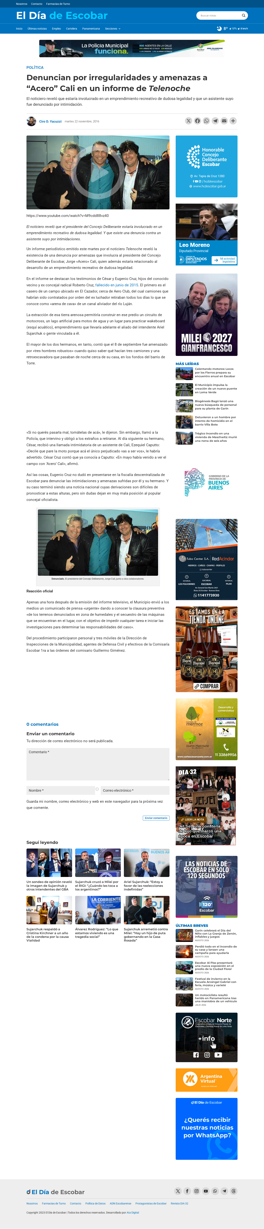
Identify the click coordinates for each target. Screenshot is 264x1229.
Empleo (56, 28)
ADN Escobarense (120, 1203)
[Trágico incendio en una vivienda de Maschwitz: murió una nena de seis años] (184, 438)
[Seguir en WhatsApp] (215, 1191)
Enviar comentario (156, 818)
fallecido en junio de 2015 (116, 285)
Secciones (111, 28)
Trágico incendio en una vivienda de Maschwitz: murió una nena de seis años (216, 437)
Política (34, 67)
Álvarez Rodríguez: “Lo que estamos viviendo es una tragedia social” (96, 932)
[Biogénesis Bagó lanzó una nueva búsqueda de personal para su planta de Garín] (184, 406)
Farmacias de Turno (58, 4)
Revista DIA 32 (179, 1203)
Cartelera (71, 28)
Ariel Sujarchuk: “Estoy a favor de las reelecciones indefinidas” (143, 885)
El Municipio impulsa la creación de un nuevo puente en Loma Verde (216, 388)
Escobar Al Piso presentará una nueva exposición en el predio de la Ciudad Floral (214, 966)
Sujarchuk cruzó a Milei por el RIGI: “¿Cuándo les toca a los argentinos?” (96, 885)
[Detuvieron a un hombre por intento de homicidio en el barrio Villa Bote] (184, 422)
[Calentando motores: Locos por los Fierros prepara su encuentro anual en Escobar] (184, 373)
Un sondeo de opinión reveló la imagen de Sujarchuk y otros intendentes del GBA (49, 885)
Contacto (36, 4)
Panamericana (91, 28)
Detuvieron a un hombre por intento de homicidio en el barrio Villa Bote (215, 421)
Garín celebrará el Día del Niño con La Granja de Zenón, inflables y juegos (216, 933)
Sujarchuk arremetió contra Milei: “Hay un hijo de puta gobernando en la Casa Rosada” (146, 934)
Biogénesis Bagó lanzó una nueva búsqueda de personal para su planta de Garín (216, 405)
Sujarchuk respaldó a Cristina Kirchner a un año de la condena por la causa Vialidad (47, 934)
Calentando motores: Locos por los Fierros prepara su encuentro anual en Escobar (215, 372)
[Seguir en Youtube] (206, 1191)
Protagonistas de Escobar (151, 1203)
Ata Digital (133, 1212)
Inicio (19, 28)
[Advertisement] (97, 398)
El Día (62, 15)
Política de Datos (95, 1203)
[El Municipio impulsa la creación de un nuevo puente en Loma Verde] (184, 389)
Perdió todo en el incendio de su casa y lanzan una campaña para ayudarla (216, 949)
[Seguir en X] (178, 1191)
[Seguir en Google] (234, 1191)
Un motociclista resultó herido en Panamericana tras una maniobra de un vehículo (216, 998)
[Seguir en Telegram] (224, 1191)
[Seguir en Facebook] (187, 1191)
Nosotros (21, 4)
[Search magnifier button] (243, 15)
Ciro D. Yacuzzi (50, 121)
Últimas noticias (37, 28)
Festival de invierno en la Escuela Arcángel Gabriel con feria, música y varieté (215, 982)
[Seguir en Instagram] (196, 1191)
